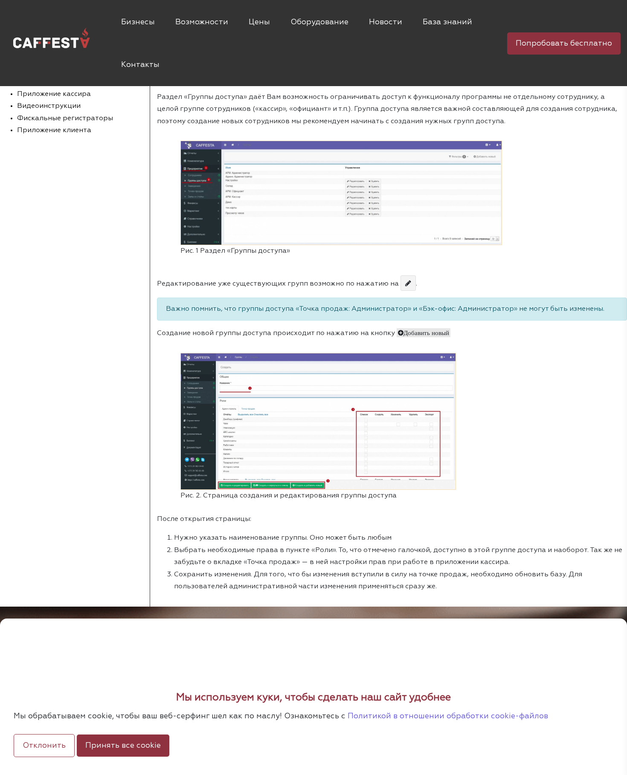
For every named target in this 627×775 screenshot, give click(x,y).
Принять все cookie (123, 745)
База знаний (447, 22)
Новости (385, 22)
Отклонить (44, 745)
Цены (259, 22)
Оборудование (319, 22)
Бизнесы (138, 22)
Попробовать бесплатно (564, 43)
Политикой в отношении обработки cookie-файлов (448, 716)
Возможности (201, 22)
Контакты (140, 65)
